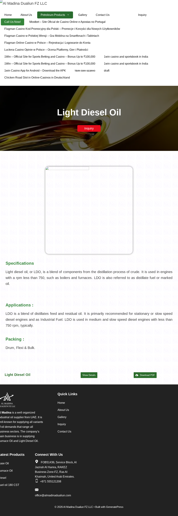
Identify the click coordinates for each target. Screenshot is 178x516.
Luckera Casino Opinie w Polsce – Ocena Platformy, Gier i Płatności (46, 49)
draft (106, 70)
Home (8, 14)
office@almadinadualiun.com (53, 495)
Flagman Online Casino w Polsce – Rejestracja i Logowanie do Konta (47, 42)
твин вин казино (85, 70)
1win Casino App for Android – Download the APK (35, 70)
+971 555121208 (50, 481)
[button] (89, 375)
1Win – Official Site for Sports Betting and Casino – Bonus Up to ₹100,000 (49, 56)
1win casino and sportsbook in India (126, 56)
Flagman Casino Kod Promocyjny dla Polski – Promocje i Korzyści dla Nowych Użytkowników (62, 28)
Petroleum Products (53, 14)
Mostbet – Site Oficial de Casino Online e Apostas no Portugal (67, 21)
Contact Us (103, 14)
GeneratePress (114, 506)
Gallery (82, 14)
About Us (26, 14)
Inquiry (142, 14)
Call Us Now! (12, 21)
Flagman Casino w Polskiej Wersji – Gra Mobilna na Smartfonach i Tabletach (51, 35)
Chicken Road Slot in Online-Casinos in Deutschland (37, 77)
